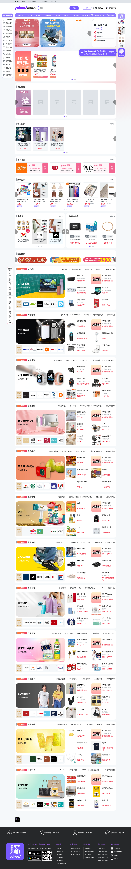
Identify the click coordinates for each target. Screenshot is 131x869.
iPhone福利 (58, 360)
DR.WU (101, 588)
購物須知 (60, 860)
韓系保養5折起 (75, 588)
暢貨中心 (39, 15)
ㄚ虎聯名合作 (89, 857)
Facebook (118, 852)
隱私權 (59, 854)
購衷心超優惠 (75, 851)
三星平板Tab (83, 360)
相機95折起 (70, 360)
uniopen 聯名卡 (99, 15)
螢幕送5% (88, 269)
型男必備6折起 (62, 724)
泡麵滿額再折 (95, 770)
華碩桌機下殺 (76, 269)
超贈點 (111, 15)
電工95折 (73, 406)
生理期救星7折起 (109, 633)
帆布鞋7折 (111, 542)
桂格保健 (99, 497)
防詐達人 (99, 269)
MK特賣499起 (76, 724)
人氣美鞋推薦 (85, 679)
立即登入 (98, 28)
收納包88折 (98, 406)
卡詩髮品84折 (56, 633)
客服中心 (88, 848)
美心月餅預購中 (96, 451)
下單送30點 (73, 770)
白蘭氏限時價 (74, 497)
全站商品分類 (103, 860)
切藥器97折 (62, 406)
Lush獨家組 (95, 633)
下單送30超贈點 (109, 770)
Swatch (99, 724)
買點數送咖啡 (110, 724)
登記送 (30, 15)
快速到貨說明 (103, 857)
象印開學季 (64, 315)
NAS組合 (64, 269)
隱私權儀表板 (61, 863)
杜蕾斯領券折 (110, 497)
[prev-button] (16, 259)
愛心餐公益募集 (67, 451)
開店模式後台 (103, 854)
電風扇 (86, 315)
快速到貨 (48, 15)
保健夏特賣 (61, 497)
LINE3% (62, 770)
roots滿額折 (73, 679)
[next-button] (114, 259)
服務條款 (60, 857)
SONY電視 (76, 315)
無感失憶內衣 (110, 679)
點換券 (20, 15)
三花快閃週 (98, 679)
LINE (116, 858)
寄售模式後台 (103, 851)
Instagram (118, 855)
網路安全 (60, 851)
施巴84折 (111, 588)
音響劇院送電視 (98, 315)
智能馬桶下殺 (110, 406)
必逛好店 (76, 15)
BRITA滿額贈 (85, 406)
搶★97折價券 (82, 633)
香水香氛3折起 (90, 588)
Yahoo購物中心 (25, 8)
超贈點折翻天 (75, 848)
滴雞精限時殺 (87, 497)
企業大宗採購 (89, 851)
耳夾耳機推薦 (96, 360)
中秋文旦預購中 (81, 451)
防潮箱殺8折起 (109, 360)
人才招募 (88, 854)
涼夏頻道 (66, 15)
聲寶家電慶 (111, 315)
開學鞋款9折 (60, 542)
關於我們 (60, 848)
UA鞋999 (86, 542)
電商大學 (101, 848)
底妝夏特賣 (62, 588)
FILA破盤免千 (99, 542)
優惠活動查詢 (75, 854)
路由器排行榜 (110, 269)
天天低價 (57, 15)
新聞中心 (117, 848)
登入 (86, 8)
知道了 (112, 53)
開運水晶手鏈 (60, 679)
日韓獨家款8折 (74, 542)
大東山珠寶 (89, 724)
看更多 (121, 46)
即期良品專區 (53, 451)
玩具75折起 (69, 633)
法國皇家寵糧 (110, 451)
